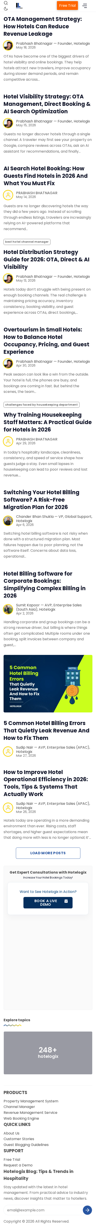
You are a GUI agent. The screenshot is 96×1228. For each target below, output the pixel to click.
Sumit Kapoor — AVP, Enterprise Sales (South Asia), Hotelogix (49, 607)
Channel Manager (19, 1106)
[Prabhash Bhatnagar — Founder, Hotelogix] (8, 45)
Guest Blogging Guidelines (26, 1144)
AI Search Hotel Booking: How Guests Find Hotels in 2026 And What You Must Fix (46, 176)
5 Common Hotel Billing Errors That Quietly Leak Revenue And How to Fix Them (47, 730)
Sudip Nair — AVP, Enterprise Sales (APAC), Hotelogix (53, 749)
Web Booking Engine (21, 1118)
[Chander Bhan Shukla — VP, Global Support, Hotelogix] (8, 520)
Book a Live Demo (45, 902)
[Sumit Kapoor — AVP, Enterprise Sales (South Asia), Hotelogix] (8, 609)
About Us (11, 1133)
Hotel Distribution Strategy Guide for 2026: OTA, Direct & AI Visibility (47, 259)
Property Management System (31, 1101)
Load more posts (48, 853)
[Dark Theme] (6, 9)
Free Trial (67, 5)
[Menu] (84, 6)
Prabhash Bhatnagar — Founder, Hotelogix (53, 43)
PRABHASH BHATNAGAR (36, 193)
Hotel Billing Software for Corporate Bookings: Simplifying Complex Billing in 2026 (45, 585)
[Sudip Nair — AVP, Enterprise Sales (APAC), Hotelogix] (8, 751)
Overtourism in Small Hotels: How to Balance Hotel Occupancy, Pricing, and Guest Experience (46, 341)
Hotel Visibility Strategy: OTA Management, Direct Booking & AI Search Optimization (47, 104)
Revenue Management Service (30, 1112)
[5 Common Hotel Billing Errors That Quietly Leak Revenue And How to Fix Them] (48, 683)
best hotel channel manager (27, 242)
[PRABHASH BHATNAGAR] (8, 195)
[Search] (6, 3)
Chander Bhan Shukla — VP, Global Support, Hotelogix (54, 518)
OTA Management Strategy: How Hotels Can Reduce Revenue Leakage (43, 26)
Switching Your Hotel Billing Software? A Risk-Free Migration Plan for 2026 (41, 500)
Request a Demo (18, 1165)
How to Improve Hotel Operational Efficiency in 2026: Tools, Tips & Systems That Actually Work (46, 783)
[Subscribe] (87, 1210)
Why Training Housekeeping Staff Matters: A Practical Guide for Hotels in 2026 (48, 422)
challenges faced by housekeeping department (41, 405)
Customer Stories (19, 1138)
